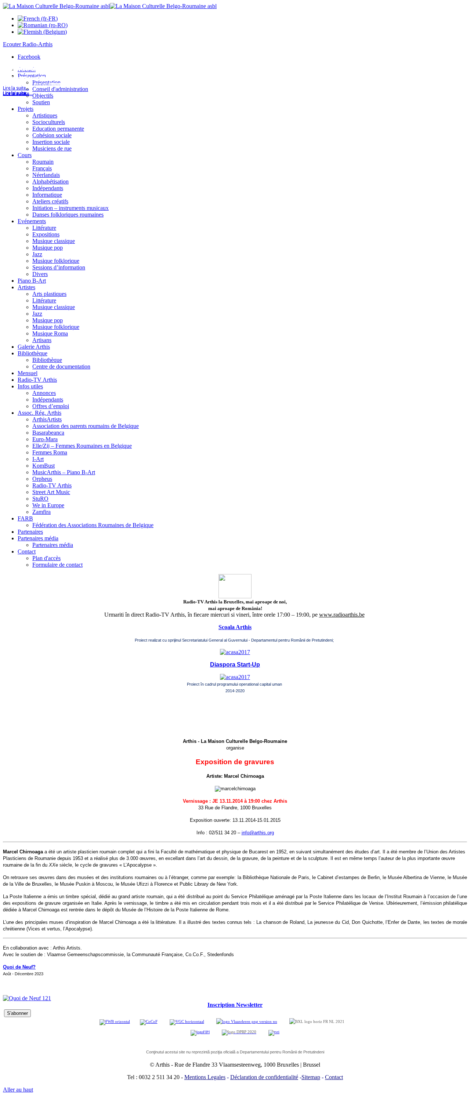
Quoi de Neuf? (19, 967)
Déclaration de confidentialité (264, 1077)
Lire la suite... (16, 93)
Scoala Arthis (235, 627)
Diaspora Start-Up (235, 664)
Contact (334, 1077)
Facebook (29, 57)
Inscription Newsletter (235, 1005)
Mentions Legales (204, 1077)
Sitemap (310, 1077)
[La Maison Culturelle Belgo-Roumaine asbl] (110, 6)
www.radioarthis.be (342, 614)
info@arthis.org (258, 832)
